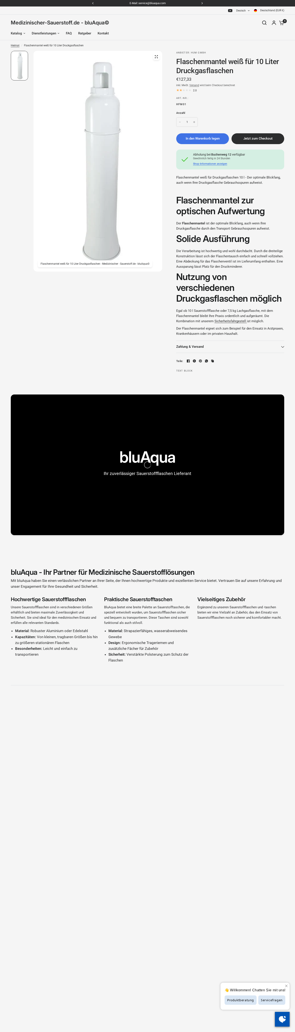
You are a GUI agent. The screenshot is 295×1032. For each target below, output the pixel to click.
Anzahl (180, 112)
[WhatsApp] (206, 361)
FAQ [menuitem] (69, 33)
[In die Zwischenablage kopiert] (212, 361)
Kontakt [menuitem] (103, 33)
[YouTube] (230, 10)
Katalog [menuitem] (16, 33)
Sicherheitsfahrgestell (230, 321)
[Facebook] (188, 361)
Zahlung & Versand (190, 347)
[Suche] (264, 23)
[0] (280, 23)
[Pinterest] (200, 361)
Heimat (15, 45)
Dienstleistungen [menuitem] (44, 33)
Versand (194, 85)
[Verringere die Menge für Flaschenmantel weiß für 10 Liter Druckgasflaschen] (179, 122)
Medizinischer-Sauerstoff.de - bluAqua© (60, 22)
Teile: (179, 361)
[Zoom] (156, 56)
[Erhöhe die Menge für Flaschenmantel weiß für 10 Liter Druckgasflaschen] (194, 122)
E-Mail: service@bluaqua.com (148, 3)
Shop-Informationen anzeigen (210, 164)
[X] (194, 361)
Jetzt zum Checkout (258, 138)
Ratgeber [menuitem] (84, 33)
